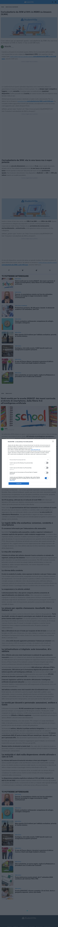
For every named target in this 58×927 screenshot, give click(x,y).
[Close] (53, 441)
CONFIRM (18, 483)
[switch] (46, 463)
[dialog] (29, 463)
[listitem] (29, 459)
